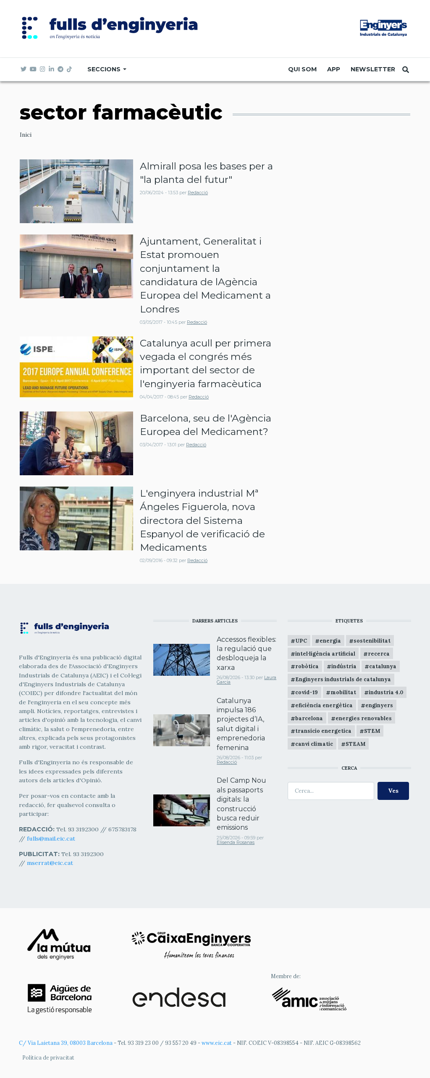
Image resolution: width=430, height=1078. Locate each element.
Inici (25, 134)
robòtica (307, 666)
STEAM (355, 743)
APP (333, 69)
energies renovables (364, 718)
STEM (372, 730)
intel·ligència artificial (325, 653)
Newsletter (373, 69)
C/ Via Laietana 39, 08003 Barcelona (66, 1042)
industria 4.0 (386, 692)
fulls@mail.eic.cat (52, 838)
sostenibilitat (372, 640)
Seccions (104, 69)
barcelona (309, 718)
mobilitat (343, 692)
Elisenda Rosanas (235, 842)
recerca (379, 653)
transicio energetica (323, 730)
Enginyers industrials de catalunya (343, 679)
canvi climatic (314, 743)
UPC (301, 640)
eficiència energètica (324, 705)
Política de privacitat (48, 1057)
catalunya (382, 666)
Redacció (198, 192)
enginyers (379, 705)
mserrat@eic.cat (50, 863)
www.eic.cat (217, 1042)
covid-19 (306, 692)
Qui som (302, 69)
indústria (344, 666)
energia (330, 640)
